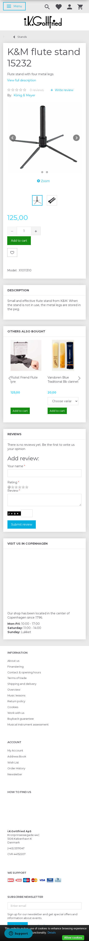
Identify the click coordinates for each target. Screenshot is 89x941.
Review (12, 491)
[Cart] (80, 6)
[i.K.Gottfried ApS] (44, 22)
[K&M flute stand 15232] (44, 137)
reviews (37, 90)
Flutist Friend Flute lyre (24, 380)
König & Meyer (24, 95)
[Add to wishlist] (12, 252)
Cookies (12, 707)
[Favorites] (58, 6)
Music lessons (16, 695)
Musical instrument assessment (28, 724)
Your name (15, 466)
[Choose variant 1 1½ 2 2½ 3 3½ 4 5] (63, 401)
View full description (21, 80)
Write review (63, 90)
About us (13, 660)
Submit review (21, 524)
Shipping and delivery (21, 683)
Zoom (45, 181)
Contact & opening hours (24, 672)
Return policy (16, 701)
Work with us (15, 712)
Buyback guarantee (20, 718)
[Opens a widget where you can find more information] (18, 934)
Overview (13, 689)
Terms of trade (17, 678)
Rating (12, 482)
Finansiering (15, 666)
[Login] (69, 6)
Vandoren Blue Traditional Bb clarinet (63, 380)
